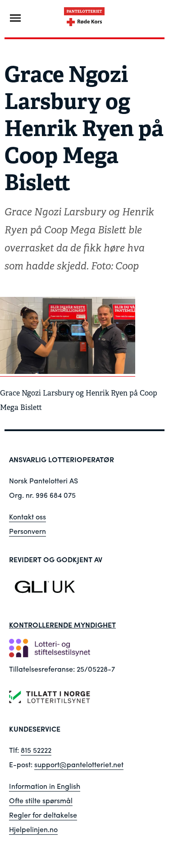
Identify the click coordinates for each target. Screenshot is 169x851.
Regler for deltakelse (43, 815)
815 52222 (36, 750)
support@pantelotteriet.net (78, 764)
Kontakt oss (27, 516)
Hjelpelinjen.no (33, 829)
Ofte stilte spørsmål (41, 800)
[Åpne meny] (15, 18)
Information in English (44, 786)
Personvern (27, 531)
